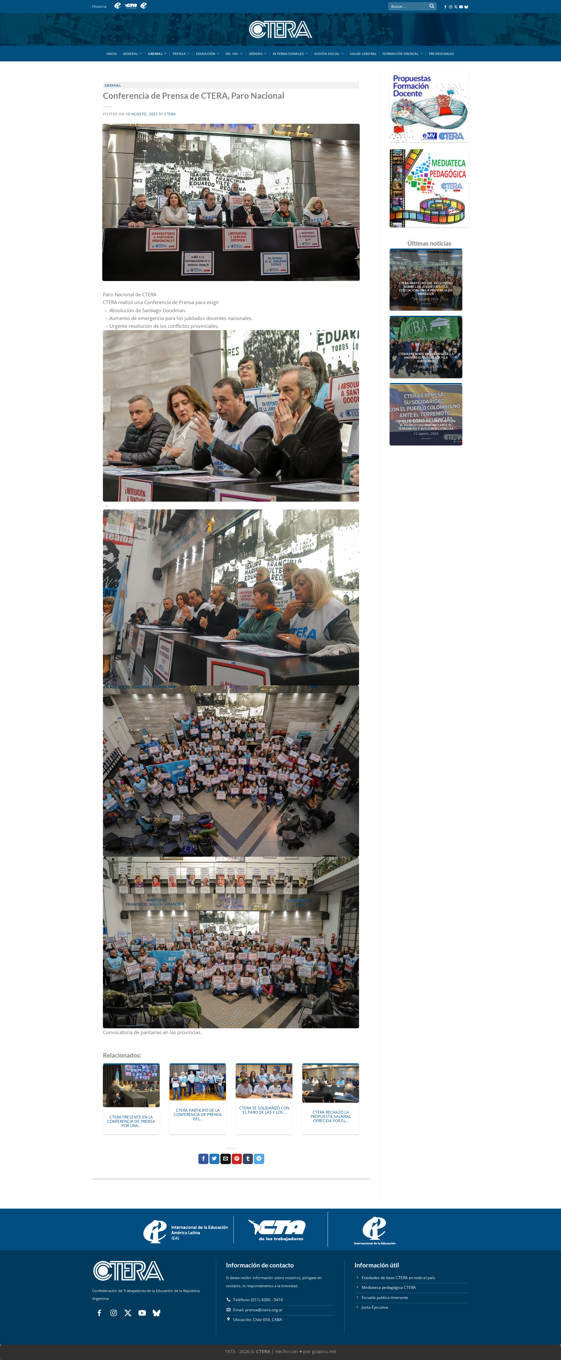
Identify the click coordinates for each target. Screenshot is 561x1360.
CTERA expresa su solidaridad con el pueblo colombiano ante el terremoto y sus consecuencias (426, 425)
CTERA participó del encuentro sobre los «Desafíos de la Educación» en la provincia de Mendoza (426, 289)
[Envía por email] (225, 1159)
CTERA (170, 114)
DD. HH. (232, 53)
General (130, 53)
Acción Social (327, 53)
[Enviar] (431, 6)
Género (256, 53)
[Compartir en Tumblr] (248, 1159)
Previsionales (442, 53)
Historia (99, 6)
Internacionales (288, 53)
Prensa (179, 53)
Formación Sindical (400, 53)
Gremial (155, 53)
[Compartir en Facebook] (203, 1159)
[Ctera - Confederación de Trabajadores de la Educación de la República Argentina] (280, 29)
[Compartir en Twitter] (214, 1159)
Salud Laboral (363, 53)
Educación (206, 53)
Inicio (111, 53)
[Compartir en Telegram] (259, 1159)
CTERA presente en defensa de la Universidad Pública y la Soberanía (426, 358)
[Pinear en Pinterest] (237, 1159)
